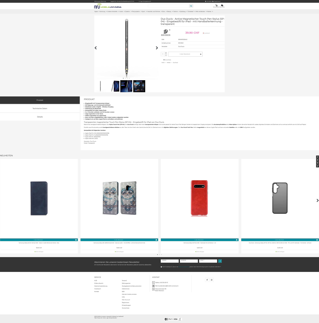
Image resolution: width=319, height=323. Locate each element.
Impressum (97, 289)
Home (163, 62)
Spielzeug (183, 11)
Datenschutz (125, 289)
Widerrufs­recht (98, 283)
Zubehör (127, 11)
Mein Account (126, 300)
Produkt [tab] (40, 100)
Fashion (175, 11)
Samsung (103, 11)
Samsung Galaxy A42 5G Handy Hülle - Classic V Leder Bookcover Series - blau (39, 242)
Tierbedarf (191, 11)
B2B (123, 291)
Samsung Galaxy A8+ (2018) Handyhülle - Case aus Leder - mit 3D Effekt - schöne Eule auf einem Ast (119, 242)
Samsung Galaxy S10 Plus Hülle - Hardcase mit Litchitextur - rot (200, 242)
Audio (121, 11)
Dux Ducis (175, 62)
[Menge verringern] (166, 55)
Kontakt (96, 291)
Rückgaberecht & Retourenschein (131, 286)
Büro (163, 11)
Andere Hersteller (112, 11)
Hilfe (123, 297)
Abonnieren (220, 261)
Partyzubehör (136, 11)
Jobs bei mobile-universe (129, 294)
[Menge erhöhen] (166, 53)
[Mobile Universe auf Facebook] (207, 280)
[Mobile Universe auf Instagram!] (211, 280)
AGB (95, 280)
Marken (209, 11)
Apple (96, 11)
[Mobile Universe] (107, 6)
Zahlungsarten (126, 283)
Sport (143, 11)
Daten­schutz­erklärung (100, 286)
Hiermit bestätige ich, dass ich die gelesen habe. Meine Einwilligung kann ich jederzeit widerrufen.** (191, 266)
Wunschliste (167, 59)
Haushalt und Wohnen (153, 11)
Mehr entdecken (200, 11)
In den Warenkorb (185, 54)
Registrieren (125, 302)
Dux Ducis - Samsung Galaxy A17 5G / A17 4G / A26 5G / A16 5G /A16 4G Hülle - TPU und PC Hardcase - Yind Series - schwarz (280, 242)
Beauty (169, 11)
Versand (124, 280)
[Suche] (191, 6)
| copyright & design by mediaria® (115, 316)
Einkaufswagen (126, 305)
